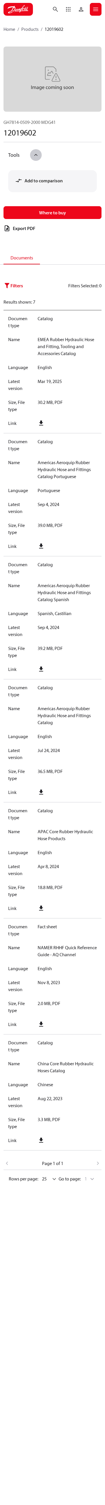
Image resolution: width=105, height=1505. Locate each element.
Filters (16, 285)
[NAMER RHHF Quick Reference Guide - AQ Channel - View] (67, 1024)
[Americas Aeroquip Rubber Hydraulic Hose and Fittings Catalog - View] (67, 792)
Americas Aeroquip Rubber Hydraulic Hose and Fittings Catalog (64, 715)
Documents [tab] (21, 258)
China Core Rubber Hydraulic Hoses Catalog (66, 1067)
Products (29, 29)
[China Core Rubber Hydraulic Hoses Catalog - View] (67, 1140)
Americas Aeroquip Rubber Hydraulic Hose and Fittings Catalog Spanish (64, 592)
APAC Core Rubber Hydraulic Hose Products (65, 835)
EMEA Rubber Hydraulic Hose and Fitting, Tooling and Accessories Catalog (66, 346)
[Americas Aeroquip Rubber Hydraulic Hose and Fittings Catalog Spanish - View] (67, 669)
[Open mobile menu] (96, 9)
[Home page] (18, 9)
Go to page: (70, 1179)
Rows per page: (23, 1179)
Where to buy (52, 212)
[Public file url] (41, 423)
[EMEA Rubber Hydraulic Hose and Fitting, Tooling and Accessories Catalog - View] (67, 423)
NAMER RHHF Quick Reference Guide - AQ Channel (67, 951)
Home (9, 29)
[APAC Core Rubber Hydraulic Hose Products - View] (67, 908)
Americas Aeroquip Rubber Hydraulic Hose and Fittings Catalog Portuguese (64, 469)
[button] (68, 9)
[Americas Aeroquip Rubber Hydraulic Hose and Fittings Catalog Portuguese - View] (67, 546)
